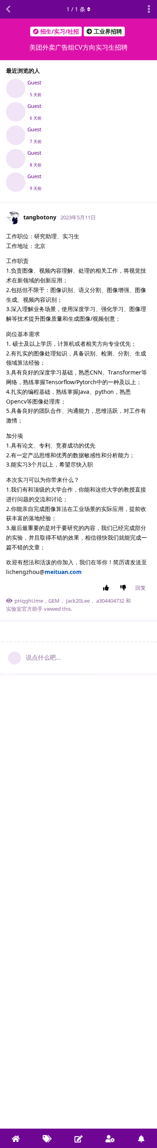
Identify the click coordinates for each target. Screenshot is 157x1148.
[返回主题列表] (8, 9)
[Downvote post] (125, 588)
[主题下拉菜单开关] (149, 9)
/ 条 (75, 9)
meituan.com (63, 572)
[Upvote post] (107, 588)
